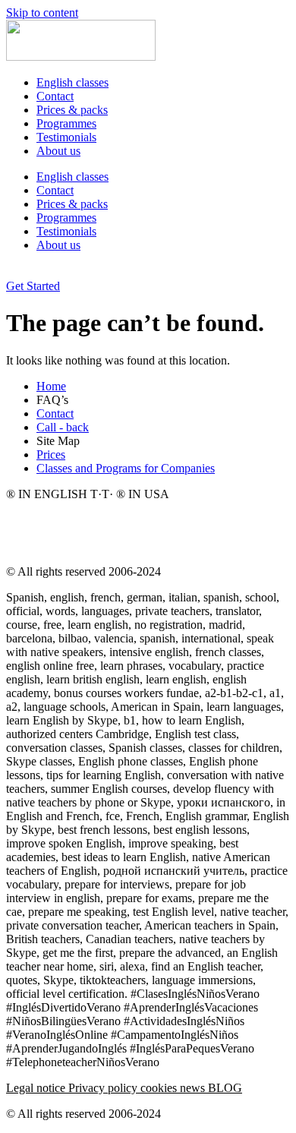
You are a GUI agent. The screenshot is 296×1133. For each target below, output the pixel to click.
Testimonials (66, 137)
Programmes (66, 123)
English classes (72, 82)
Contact (55, 96)
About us (58, 150)
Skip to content (42, 12)
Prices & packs (72, 109)
